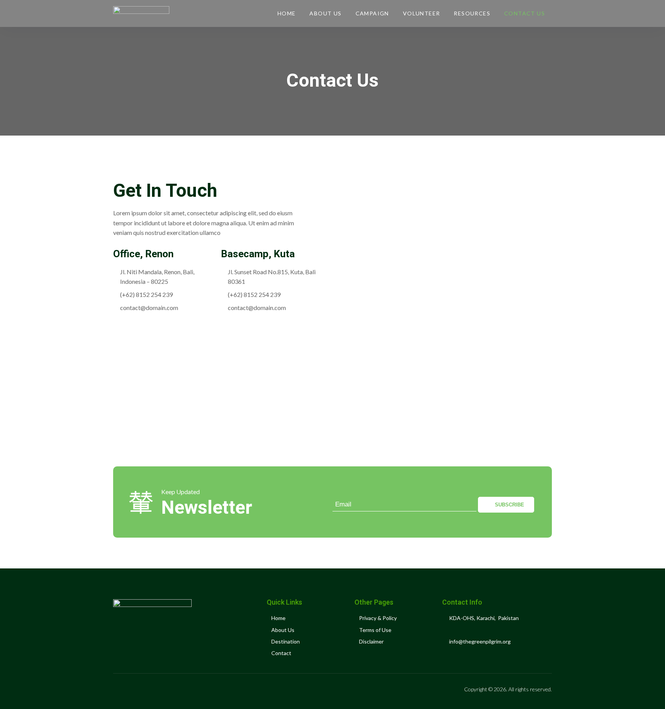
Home (286, 13)
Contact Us (524, 13)
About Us (325, 13)
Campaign (372, 13)
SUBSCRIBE (509, 505)
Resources (472, 13)
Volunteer (421, 13)
